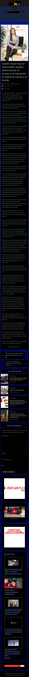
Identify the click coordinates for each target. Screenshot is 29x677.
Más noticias (7, 658)
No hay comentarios (7, 86)
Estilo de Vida (6, 88)
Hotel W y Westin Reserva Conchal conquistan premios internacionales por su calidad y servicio (18, 415)
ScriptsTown (20, 675)
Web (3, 465)
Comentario (5, 435)
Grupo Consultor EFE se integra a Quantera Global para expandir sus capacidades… (13, 631)
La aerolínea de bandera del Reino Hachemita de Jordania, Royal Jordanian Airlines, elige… (13, 612)
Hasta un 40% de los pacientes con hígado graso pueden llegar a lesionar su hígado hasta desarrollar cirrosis (18, 402)
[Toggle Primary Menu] (14, 8)
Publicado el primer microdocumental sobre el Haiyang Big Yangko (11, 592)
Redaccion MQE (16, 83)
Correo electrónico (6, 459)
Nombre (4, 453)
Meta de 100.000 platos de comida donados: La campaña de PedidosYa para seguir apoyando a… (13, 572)
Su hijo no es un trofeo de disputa (17, 390)
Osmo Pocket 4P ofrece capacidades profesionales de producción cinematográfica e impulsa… (12, 652)
